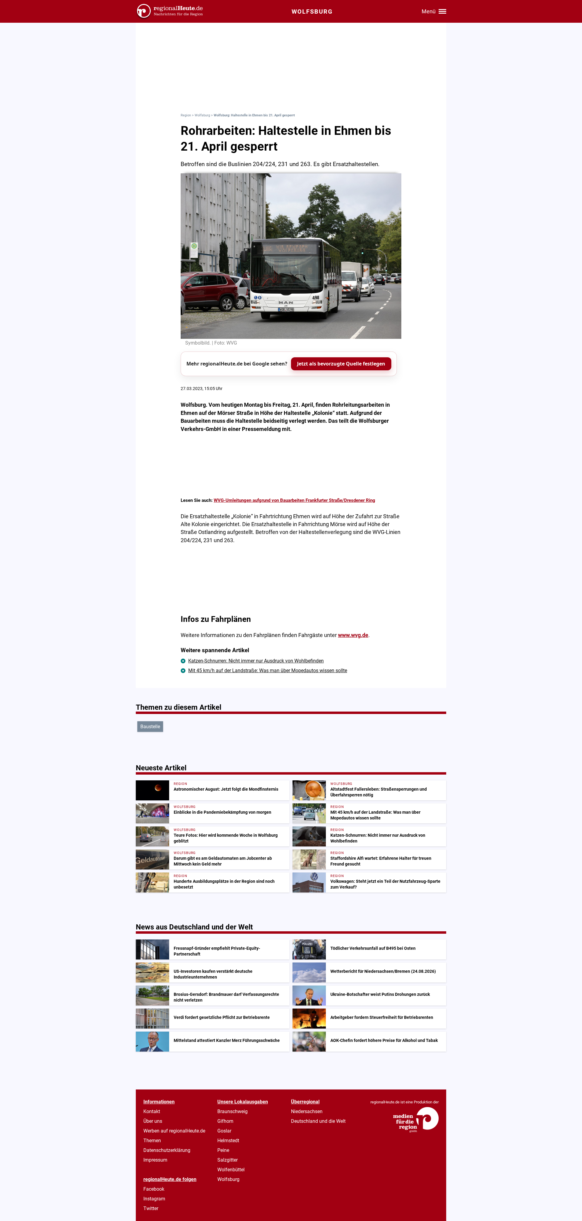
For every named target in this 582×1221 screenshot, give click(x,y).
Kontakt (151, 1111)
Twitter (150, 1208)
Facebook (153, 1189)
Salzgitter (227, 1160)
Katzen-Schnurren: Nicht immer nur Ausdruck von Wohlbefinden (256, 661)
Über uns (152, 1121)
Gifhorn (225, 1121)
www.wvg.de (353, 635)
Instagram (154, 1199)
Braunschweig (232, 1111)
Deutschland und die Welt (318, 1121)
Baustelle (150, 726)
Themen (152, 1140)
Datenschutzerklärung (166, 1150)
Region (186, 115)
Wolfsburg (202, 115)
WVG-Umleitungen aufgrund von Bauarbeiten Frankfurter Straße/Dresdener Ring (294, 500)
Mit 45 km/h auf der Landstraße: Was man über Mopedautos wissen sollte (267, 670)
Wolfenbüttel (231, 1170)
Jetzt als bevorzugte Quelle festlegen (341, 363)
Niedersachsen (307, 1111)
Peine (223, 1150)
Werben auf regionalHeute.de (174, 1131)
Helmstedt (228, 1140)
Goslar (224, 1131)
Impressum (155, 1160)
